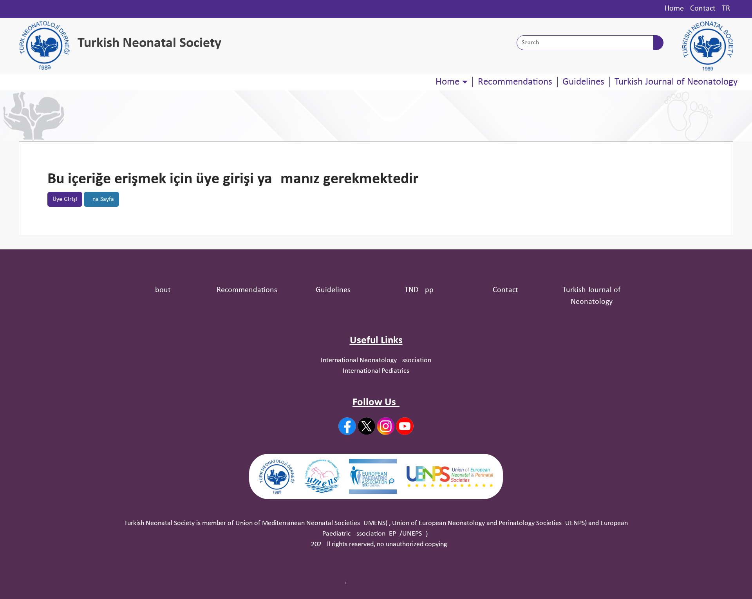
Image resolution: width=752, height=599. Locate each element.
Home (674, 9)
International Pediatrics (376, 371)
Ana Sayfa (101, 199)
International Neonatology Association (376, 360)
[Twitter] (366, 426)
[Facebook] (347, 426)
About (160, 290)
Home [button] (447, 82)
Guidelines (583, 82)
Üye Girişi (64, 199)
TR (726, 9)
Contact (703, 9)
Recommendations (515, 82)
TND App (419, 290)
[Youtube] (405, 426)
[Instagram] (385, 426)
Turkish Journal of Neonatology (676, 82)
